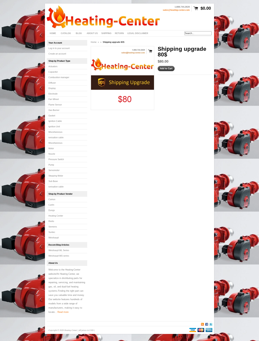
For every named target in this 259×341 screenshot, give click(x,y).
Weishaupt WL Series (58, 250)
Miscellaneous (55, 132)
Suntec (51, 232)
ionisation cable (56, 137)
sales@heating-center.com (176, 10)
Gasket (51, 115)
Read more (63, 312)
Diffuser (52, 83)
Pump (51, 165)
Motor (51, 148)
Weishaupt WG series (58, 256)
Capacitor (53, 72)
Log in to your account (59, 48)
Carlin (51, 205)
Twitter (210, 323)
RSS (202, 323)
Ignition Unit (54, 126)
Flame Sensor (55, 104)
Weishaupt (53, 237)
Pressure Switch (56, 159)
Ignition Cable (55, 121)
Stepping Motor (55, 176)
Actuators (52, 66)
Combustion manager (58, 77)
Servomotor (54, 170)
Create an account (57, 54)
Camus (51, 199)
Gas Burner (53, 110)
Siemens (52, 227)
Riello (51, 221)
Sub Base (53, 181)
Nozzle (51, 154)
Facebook (206, 323)
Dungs (51, 210)
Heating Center (55, 216)
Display (52, 88)
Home (94, 42)
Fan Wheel (53, 99)
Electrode (53, 94)
